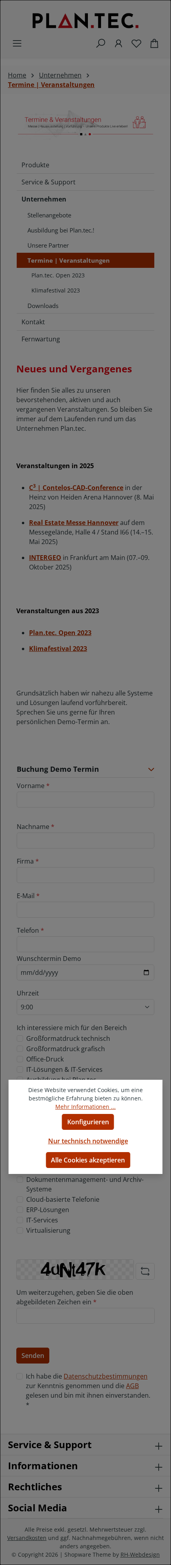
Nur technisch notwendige (88, 1141)
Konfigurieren (88, 1122)
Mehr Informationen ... (85, 1106)
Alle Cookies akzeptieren (88, 1160)
